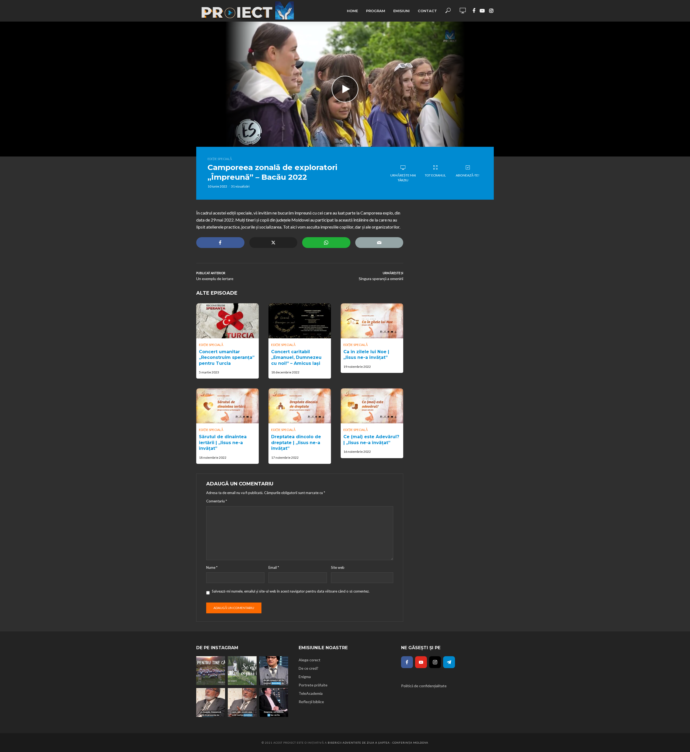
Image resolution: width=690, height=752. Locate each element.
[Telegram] (449, 662)
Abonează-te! (467, 175)
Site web (337, 567)
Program (375, 11)
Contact (427, 11)
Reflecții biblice (311, 701)
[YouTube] (421, 662)
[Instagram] (435, 662)
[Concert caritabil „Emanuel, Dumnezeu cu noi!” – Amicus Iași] (299, 320)
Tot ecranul (435, 175)
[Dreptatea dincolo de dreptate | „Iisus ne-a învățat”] (299, 405)
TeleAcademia (311, 693)
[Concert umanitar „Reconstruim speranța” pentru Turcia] (227, 320)
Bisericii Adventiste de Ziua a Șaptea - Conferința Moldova (378, 742)
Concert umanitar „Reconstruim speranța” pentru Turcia (226, 357)
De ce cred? (308, 668)
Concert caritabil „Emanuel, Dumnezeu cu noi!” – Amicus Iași (296, 357)
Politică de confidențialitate (424, 685)
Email (273, 567)
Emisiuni (401, 11)
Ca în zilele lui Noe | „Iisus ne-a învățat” (366, 354)
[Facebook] (407, 662)
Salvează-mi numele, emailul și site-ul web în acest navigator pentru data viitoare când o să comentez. (291, 591)
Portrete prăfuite (313, 685)
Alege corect (309, 660)
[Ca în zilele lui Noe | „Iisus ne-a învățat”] (372, 320)
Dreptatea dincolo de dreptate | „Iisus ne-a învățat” (296, 442)
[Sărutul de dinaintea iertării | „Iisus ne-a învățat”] (227, 405)
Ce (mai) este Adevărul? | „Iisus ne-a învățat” (371, 439)
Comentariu (216, 501)
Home (352, 11)
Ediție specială (220, 159)
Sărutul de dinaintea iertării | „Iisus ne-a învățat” (223, 442)
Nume (212, 567)
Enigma (305, 676)
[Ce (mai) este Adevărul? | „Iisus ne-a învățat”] (372, 405)
